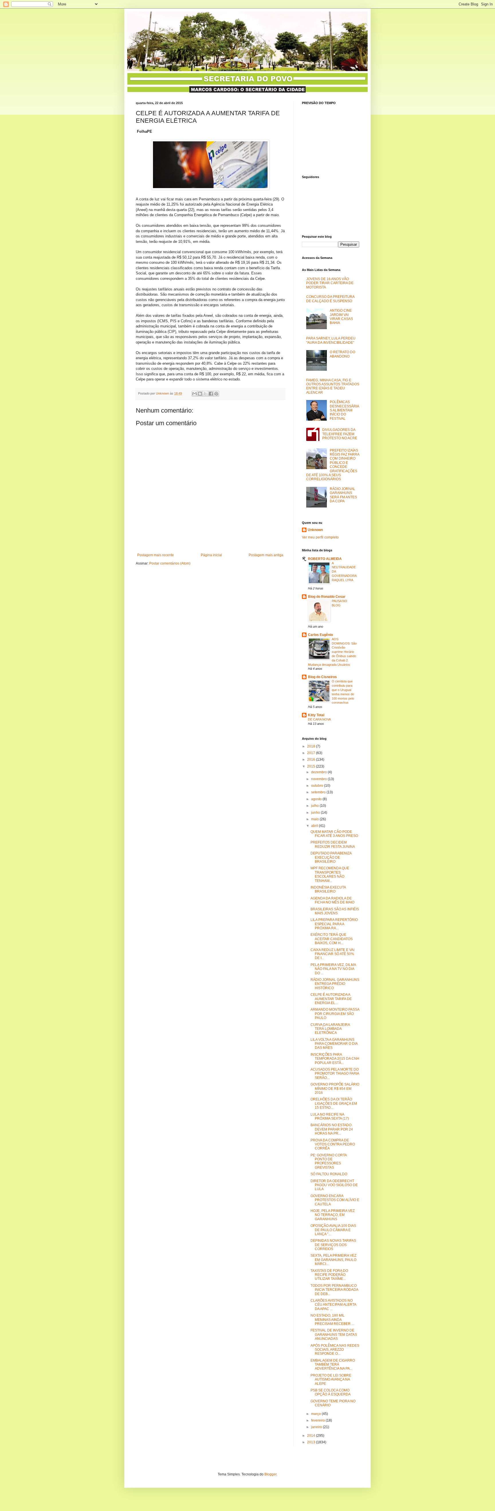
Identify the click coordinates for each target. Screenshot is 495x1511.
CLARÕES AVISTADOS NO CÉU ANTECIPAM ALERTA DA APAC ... (333, 1305)
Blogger (270, 1474)
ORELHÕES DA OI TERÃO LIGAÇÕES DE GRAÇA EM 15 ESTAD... (334, 1103)
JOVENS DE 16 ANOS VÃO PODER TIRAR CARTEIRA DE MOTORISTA (329, 283)
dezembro (319, 772)
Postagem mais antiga (266, 555)
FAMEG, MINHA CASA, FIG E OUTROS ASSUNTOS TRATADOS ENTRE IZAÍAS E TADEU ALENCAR (332, 386)
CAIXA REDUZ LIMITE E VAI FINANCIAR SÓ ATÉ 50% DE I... (332, 954)
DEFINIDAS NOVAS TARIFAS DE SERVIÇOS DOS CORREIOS (333, 1245)
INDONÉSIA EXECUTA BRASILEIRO (328, 889)
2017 (311, 753)
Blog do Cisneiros (322, 677)
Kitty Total (316, 715)
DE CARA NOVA (319, 719)
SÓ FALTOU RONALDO (329, 1174)
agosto (317, 799)
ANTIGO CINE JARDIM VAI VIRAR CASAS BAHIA (341, 317)
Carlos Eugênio (320, 635)
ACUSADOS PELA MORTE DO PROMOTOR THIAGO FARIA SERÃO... (335, 1073)
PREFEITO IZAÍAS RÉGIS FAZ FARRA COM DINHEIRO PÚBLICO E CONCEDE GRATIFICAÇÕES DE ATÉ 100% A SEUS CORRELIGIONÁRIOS (332, 464)
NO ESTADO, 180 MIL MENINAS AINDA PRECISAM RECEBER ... (332, 1319)
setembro (319, 792)
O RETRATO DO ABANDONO (342, 354)
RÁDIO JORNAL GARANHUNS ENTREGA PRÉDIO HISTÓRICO (335, 984)
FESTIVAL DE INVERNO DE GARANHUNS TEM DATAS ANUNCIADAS (334, 1334)
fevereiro (318, 1420)
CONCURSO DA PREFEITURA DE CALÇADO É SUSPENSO (330, 299)
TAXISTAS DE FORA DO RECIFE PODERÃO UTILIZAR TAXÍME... (329, 1275)
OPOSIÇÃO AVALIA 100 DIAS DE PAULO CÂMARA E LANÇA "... (333, 1230)
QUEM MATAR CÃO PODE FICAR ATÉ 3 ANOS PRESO (334, 834)
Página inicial (211, 555)
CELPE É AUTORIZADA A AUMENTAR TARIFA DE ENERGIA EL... (331, 999)
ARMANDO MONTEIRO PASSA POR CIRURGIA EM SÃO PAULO (335, 1014)
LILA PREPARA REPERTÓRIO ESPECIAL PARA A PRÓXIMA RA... (334, 924)
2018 (311, 746)
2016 (311, 760)
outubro (317, 786)
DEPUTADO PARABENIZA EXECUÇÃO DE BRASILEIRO (331, 857)
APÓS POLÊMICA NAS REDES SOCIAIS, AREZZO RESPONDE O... (335, 1350)
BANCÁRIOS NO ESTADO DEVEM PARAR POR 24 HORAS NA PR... (332, 1129)
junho (316, 813)
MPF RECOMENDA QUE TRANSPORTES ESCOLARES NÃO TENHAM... (330, 874)
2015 (311, 766)
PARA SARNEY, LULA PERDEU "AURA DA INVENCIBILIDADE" (330, 340)
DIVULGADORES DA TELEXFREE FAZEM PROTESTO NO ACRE (339, 434)
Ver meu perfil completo (320, 537)
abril (315, 826)
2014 (311, 1436)
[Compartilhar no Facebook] (211, 394)
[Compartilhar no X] (205, 394)
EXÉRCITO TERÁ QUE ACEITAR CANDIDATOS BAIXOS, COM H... (332, 939)
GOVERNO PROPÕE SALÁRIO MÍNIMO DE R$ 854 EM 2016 (335, 1088)
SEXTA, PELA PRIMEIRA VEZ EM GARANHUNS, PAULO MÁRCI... (333, 1260)
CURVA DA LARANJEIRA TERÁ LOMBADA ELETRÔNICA (330, 1029)
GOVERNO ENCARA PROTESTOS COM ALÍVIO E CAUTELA (335, 1200)
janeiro (317, 1427)
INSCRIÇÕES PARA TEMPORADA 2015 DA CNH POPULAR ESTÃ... (335, 1059)
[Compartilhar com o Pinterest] (216, 394)
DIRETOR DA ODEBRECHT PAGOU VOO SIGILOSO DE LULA (334, 1185)
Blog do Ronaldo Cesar (326, 597)
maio (315, 819)
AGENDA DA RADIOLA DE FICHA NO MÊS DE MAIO (332, 900)
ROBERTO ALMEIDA (325, 559)
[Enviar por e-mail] (194, 394)
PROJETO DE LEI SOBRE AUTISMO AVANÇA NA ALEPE (331, 1379)
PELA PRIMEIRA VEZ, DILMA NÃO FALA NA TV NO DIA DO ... (333, 969)
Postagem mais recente (155, 555)
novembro (319, 779)
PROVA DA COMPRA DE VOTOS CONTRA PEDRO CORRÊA (333, 1144)
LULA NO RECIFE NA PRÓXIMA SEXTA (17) (330, 1116)
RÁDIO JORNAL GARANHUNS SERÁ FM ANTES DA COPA (343, 495)
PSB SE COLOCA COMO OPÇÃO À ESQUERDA (331, 1392)
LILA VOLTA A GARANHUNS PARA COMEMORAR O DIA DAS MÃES (334, 1044)
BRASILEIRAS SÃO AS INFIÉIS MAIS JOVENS (335, 911)
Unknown (315, 530)
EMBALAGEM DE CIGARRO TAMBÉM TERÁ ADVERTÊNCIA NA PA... (333, 1364)
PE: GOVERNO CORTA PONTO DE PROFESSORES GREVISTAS (329, 1161)
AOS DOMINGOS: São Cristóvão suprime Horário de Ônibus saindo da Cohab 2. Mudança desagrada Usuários (332, 651)
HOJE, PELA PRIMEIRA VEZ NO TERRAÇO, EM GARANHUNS (333, 1215)
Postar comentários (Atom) (169, 563)
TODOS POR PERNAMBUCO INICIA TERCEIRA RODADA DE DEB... (334, 1290)
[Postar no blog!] (200, 394)
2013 (311, 1442)
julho (315, 806)
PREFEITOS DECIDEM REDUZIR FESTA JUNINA (333, 844)
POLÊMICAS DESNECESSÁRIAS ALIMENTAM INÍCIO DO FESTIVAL (344, 410)
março (316, 1414)
